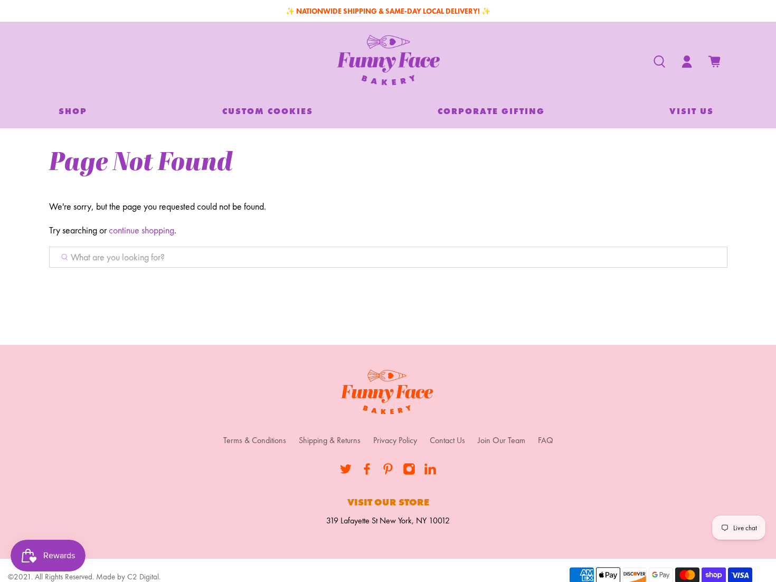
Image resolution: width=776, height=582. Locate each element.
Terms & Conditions (254, 440)
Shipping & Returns (330, 440)
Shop (73, 111)
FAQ (545, 440)
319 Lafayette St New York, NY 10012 (388, 520)
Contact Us (447, 440)
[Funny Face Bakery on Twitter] (346, 472)
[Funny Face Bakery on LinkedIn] (430, 472)
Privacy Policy (395, 440)
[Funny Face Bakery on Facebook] (367, 472)
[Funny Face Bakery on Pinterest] (388, 472)
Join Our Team (501, 440)
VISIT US (691, 111)
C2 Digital (143, 576)
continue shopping (141, 230)
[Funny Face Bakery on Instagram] (409, 472)
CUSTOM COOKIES (267, 111)
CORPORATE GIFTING (491, 111)
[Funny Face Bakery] (388, 62)
